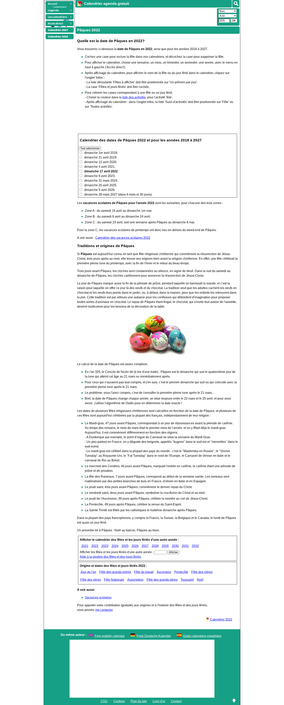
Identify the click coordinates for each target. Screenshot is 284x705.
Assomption (135, 579)
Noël (200, 579)
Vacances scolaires (98, 597)
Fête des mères (202, 572)
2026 (135, 546)
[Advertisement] (145, 16)
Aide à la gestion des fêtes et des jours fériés (110, 556)
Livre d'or (159, 701)
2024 (114, 546)
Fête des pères (90, 579)
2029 (165, 546)
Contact (176, 701)
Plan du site (139, 701)
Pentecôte (181, 572)
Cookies (119, 701)
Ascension (164, 572)
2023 (104, 546)
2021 (84, 546)
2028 (155, 546)
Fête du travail (144, 572)
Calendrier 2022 (220, 619)
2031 (185, 546)
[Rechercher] (235, 4)
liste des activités (134, 97)
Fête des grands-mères (115, 572)
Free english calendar (110, 636)
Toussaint (187, 579)
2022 (94, 546)
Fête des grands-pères (162, 579)
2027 (145, 546)
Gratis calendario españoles (202, 636)
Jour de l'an (88, 572)
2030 (175, 546)
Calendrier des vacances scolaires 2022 (122, 237)
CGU (104, 701)
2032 (195, 546)
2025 (125, 546)
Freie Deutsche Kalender (154, 636)
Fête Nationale (114, 579)
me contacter (104, 609)
